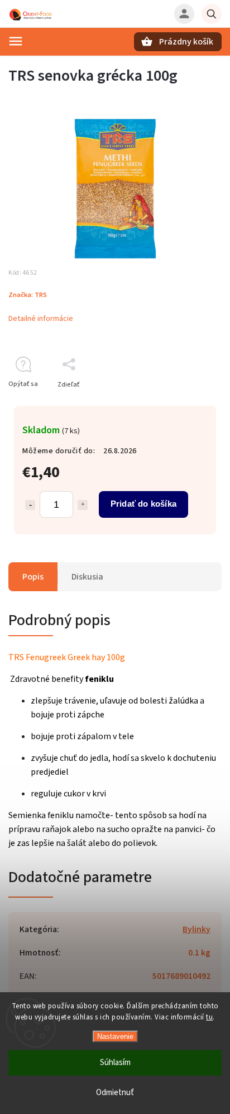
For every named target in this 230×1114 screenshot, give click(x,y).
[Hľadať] (212, 14)
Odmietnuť (115, 1092)
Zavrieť (185, 404)
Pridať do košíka (143, 503)
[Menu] (15, 41)
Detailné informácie (40, 318)
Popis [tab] (33, 577)
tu (209, 1017)
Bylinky (196, 929)
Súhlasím (115, 1062)
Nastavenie (115, 1036)
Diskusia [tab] (87, 577)
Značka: (27, 295)
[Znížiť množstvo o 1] (30, 505)
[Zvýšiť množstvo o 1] (83, 505)
